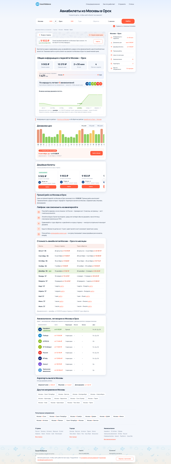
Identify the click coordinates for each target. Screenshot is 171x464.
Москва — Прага (88, 402)
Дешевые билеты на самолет (43, 29)
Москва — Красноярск (57, 402)
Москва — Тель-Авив (73, 402)
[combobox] (45, 21)
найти (62, 286)
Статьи (131, 4)
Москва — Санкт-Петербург (46, 394)
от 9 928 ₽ (66, 256)
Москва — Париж (93, 398)
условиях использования (89, 458)
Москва (61, 29)
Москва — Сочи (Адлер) (77, 398)
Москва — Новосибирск (97, 394)
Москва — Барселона (60, 398)
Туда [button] (79, 21)
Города (55, 29)
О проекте (122, 4)
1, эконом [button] (111, 21)
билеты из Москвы (63, 119)
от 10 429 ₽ (65, 276)
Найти (98, 42)
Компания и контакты (115, 453)
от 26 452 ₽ (96, 271)
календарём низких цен (59, 233)
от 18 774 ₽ (97, 261)
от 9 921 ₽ (65, 271)
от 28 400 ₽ (95, 276)
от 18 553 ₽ (96, 266)
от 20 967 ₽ (97, 251)
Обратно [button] (96, 21)
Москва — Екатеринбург (80, 394)
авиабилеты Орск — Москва (92, 119)
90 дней (91, 126)
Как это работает (109, 4)
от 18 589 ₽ (97, 256)
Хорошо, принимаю (125, 459)
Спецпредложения (93, 4)
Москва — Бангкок (63, 394)
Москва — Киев (42, 402)
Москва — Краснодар (44, 398)
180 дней (100, 126)
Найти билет (96, 153)
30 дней (83, 126)
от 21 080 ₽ (95, 281)
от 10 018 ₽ (66, 251)
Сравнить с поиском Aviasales (125, 26)
